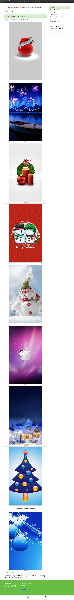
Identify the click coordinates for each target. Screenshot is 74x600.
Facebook (5, 587)
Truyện (24, 1)
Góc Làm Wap (52, 31)
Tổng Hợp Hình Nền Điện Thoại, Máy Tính (58, 23)
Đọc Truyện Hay (53, 19)
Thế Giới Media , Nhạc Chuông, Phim (57, 16)
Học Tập (33, 1)
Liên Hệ (19, 1)
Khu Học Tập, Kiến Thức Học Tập (56, 12)
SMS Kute (28, 1)
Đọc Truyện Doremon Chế (55, 28)
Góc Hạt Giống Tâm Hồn (54, 21)
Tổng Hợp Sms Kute (54, 14)
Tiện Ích (39, 1)
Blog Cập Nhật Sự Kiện (54, 26)
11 (11, 572)
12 (12, 572)
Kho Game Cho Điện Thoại (55, 9)
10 (9, 572)
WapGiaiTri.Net (23, 585)
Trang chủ (14, 1)
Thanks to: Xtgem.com (24, 587)
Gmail (5, 589)
